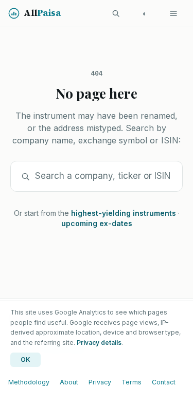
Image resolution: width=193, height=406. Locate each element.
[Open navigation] (173, 13)
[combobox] (103, 176)
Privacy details (99, 342)
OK (25, 359)
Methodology (28, 382)
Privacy (100, 382)
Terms (131, 382)
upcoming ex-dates (96, 223)
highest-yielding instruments (123, 213)
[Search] (115, 13)
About (69, 382)
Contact (164, 382)
